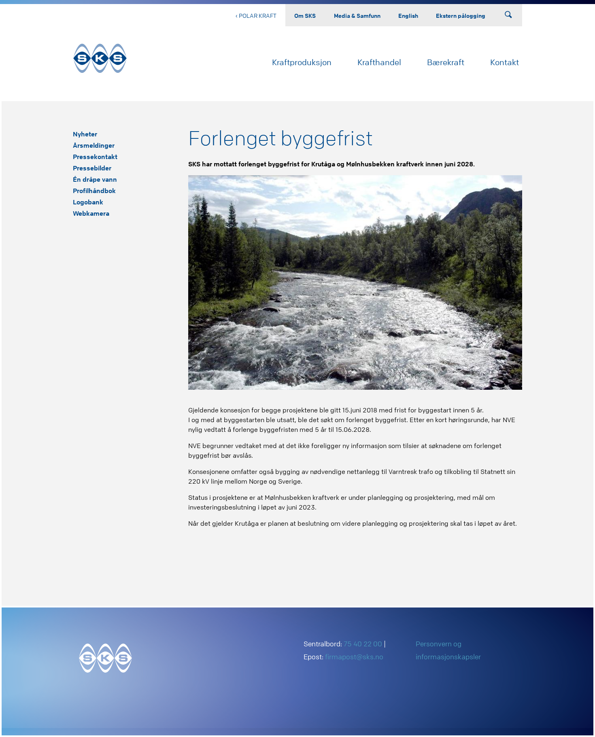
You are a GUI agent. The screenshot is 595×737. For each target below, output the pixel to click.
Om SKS (305, 15)
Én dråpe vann (95, 179)
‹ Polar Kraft (256, 15)
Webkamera (91, 213)
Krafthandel (379, 62)
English (408, 15)
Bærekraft (445, 62)
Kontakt (504, 62)
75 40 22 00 (363, 643)
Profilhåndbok (94, 191)
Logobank (88, 202)
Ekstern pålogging (460, 15)
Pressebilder (92, 168)
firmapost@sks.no (354, 656)
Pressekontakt (95, 157)
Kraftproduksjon (302, 62)
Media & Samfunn (357, 15)
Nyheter (85, 134)
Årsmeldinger (94, 145)
